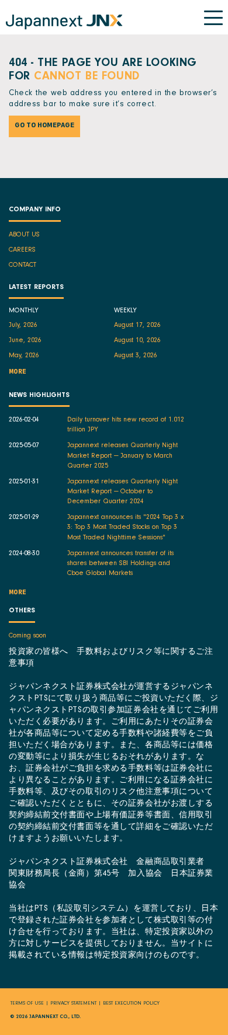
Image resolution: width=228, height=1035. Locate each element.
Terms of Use (27, 1003)
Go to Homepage (44, 126)
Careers (22, 250)
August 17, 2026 (137, 325)
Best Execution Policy (131, 1003)
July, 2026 (23, 325)
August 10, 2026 (137, 340)
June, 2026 (25, 340)
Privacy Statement (73, 1003)
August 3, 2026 (135, 356)
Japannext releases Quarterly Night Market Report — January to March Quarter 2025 (122, 455)
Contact (22, 265)
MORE (17, 373)
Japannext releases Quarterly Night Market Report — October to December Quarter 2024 (122, 492)
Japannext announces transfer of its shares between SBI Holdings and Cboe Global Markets (120, 563)
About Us (24, 235)
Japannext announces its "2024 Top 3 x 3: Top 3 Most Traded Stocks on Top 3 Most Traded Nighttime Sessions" (125, 527)
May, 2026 (24, 356)
